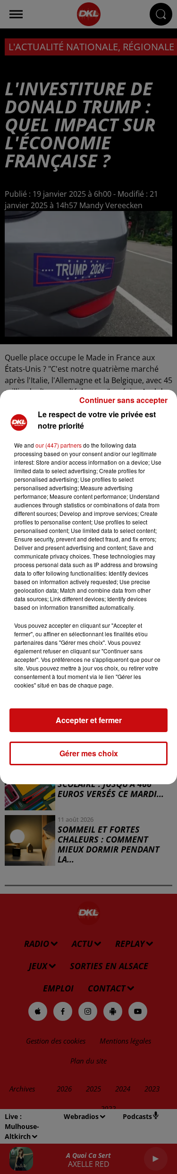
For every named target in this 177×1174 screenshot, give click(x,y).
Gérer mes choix (88, 753)
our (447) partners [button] (58, 445)
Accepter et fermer (89, 720)
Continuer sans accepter (123, 399)
